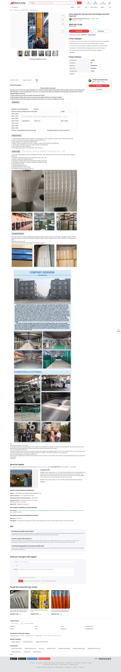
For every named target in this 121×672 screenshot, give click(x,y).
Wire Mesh (12, 626)
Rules (110, 7)
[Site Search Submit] (79, 2)
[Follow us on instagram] (104, 658)
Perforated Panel (89, 626)
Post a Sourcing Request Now (49, 581)
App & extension (93, 7)
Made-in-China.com (54, 664)
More (11, 654)
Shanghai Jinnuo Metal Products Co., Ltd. (81, 18)
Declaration (75, 667)
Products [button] (32, 3)
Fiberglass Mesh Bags (16, 651)
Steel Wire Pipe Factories (16, 648)
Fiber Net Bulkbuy (37, 651)
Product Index (84, 662)
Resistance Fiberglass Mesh (79, 648)
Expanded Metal (40, 510)
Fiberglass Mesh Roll (15, 641)
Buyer (79, 7)
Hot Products (32, 662)
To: (17, 565)
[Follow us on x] (102, 658)
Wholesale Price (69, 662)
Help (86, 7)
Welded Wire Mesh (17, 512)
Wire (36, 626)
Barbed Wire (33, 510)
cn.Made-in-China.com (73, 664)
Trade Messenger (32, 658)
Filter (36, 628)
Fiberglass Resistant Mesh (64, 648)
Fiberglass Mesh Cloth (28, 641)
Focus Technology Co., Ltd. (51, 667)
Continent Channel (76, 662)
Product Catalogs (30, 623)
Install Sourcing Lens (45, 658)
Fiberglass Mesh (34, 10)
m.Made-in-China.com (64, 664)
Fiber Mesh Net (27, 651)
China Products (39, 662)
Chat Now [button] (101, 31)
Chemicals (16, 10)
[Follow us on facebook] (100, 658)
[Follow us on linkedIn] (110, 658)
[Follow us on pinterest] (108, 658)
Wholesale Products (60, 662)
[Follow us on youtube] (106, 658)
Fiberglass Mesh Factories (30, 648)
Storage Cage (63, 628)
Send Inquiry (79, 31)
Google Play (22, 658)
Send (21, 581)
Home (11, 10)
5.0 (94, 81)
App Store (14, 658)
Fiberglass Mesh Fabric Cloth (94, 648)
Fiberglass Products (24, 10)
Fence (70, 510)
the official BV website (42, 467)
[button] (75, 2)
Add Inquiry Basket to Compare (38, 59)
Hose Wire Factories (51, 648)
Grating (73, 510)
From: (16, 561)
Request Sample (92, 34)
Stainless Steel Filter (63, 510)
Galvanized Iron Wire (53, 510)
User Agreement (68, 667)
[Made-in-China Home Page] (17, 2)
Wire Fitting (41, 648)
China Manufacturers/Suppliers (49, 662)
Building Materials (89, 628)
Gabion (46, 510)
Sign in (109, 3)
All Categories (15, 7)
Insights (90, 662)
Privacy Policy (82, 667)
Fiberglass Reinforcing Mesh (42, 641)
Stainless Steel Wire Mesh (24, 510)
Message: (16, 569)
